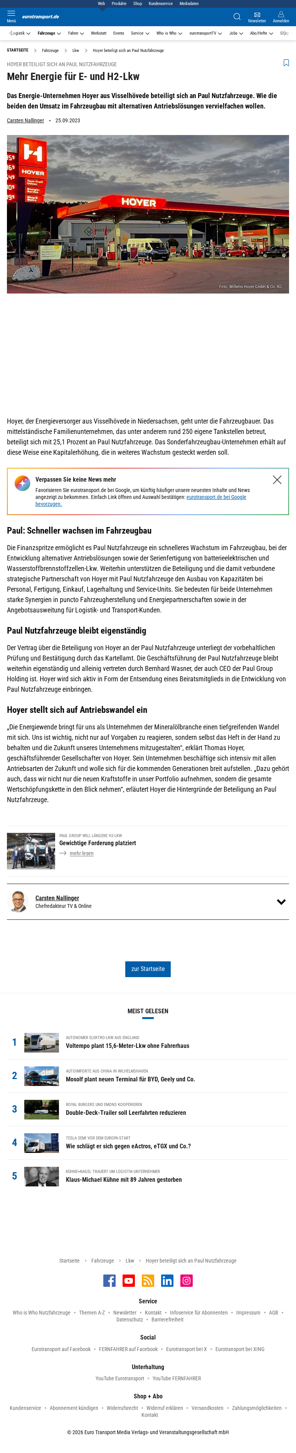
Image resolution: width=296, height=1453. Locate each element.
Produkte (119, 3)
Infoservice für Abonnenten (199, 1313)
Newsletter (124, 1313)
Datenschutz (129, 1319)
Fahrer (73, 33)
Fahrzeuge (46, 33)
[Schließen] (277, 479)
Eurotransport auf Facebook (61, 1349)
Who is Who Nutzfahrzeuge (42, 1313)
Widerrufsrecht (122, 1408)
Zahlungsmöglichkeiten (257, 1408)
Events (118, 33)
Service (137, 33)
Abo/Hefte (258, 33)
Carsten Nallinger (25, 120)
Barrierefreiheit (167, 1319)
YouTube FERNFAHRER (177, 1378)
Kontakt (153, 1313)
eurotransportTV (203, 33)
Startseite (69, 1261)
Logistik (18, 33)
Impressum (248, 1313)
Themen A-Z (92, 1313)
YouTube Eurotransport (120, 1378)
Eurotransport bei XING (239, 1349)
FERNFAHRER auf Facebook (128, 1349)
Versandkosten (208, 1408)
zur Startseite (148, 969)
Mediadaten (189, 3)
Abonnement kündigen (74, 1408)
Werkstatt (98, 33)
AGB (273, 1313)
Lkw (130, 1261)
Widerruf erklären (164, 1408)
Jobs (233, 33)
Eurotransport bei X (186, 1349)
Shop (137, 3)
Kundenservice (161, 3)
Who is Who (166, 33)
